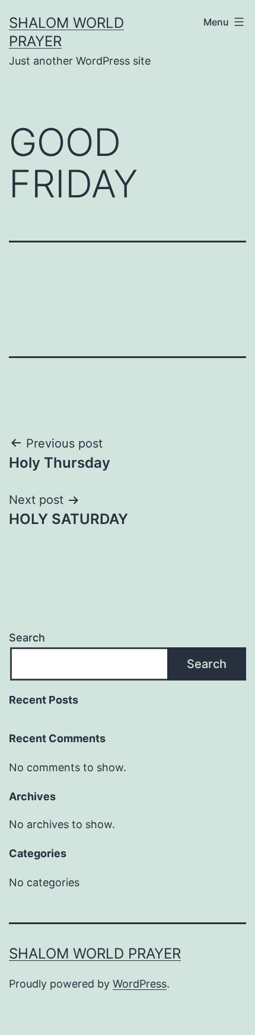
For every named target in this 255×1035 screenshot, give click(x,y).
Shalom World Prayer (95, 953)
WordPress (140, 984)
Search (27, 637)
